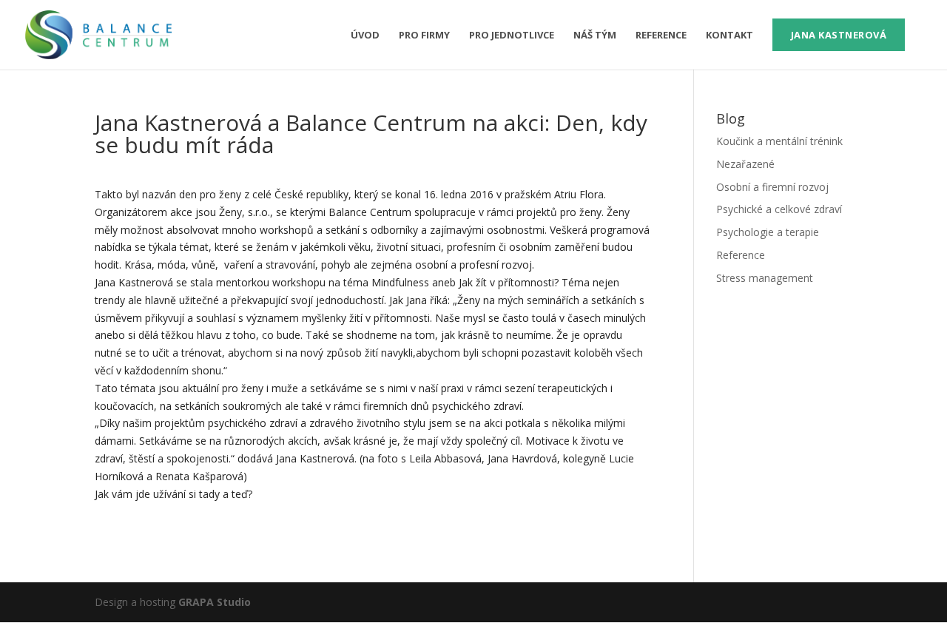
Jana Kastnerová (839, 34)
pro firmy (424, 35)
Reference (661, 35)
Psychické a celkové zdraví (779, 209)
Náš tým (594, 35)
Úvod (365, 35)
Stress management (764, 278)
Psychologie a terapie (767, 232)
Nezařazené (745, 164)
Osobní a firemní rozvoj (772, 187)
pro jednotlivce (511, 35)
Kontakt (729, 35)
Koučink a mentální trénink (779, 141)
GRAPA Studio (214, 602)
